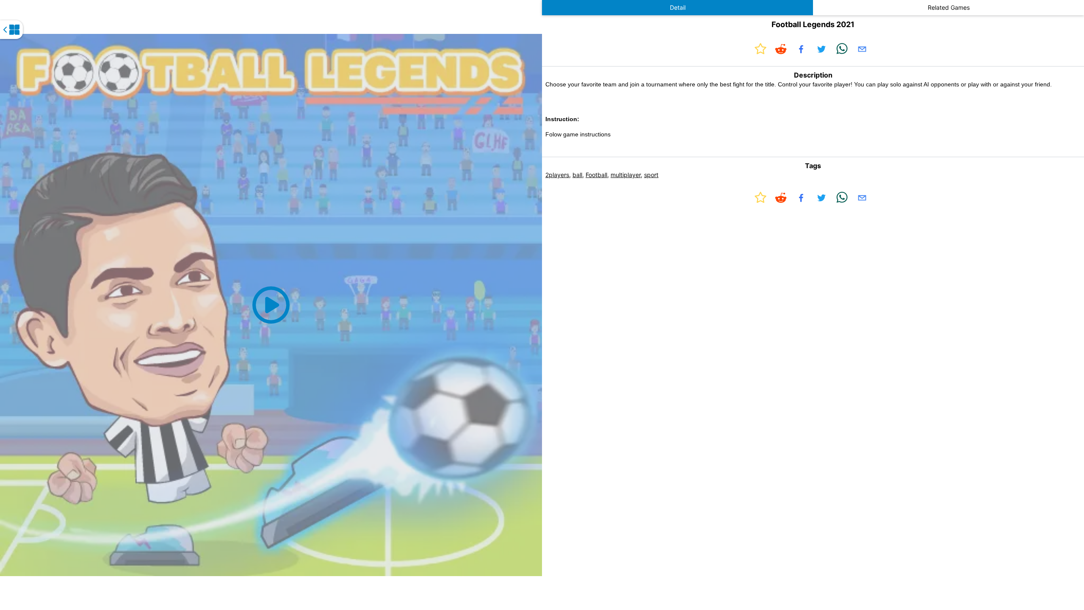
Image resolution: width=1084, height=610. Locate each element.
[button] (271, 305)
